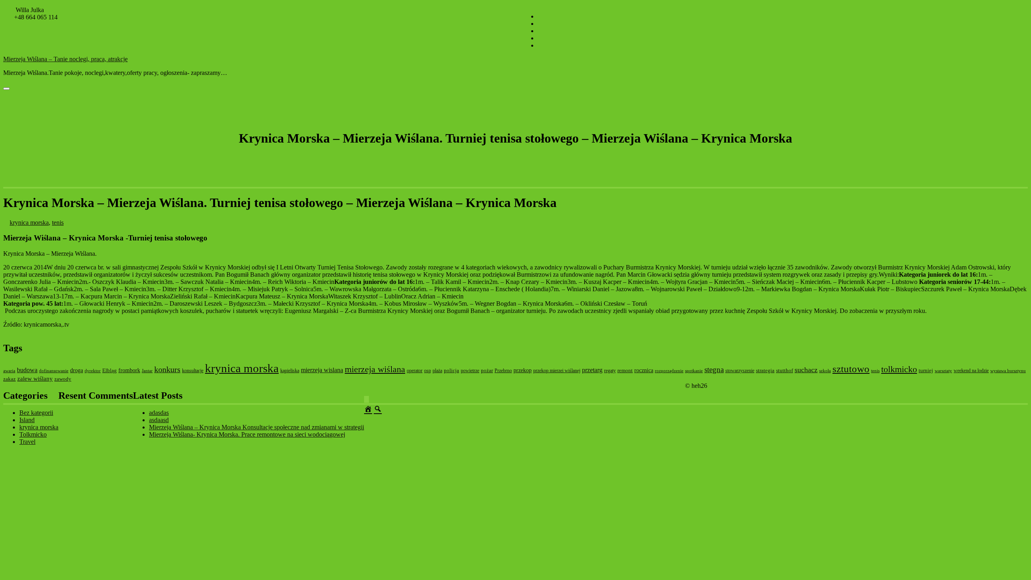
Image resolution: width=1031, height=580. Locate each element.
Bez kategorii (36, 412)
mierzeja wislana (322, 370)
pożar (487, 370)
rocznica (643, 370)
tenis (58, 222)
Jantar (147, 371)
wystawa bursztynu (1008, 371)
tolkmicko (899, 369)
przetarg (592, 370)
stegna (714, 369)
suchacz (806, 370)
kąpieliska (289, 370)
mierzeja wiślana (375, 369)
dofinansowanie (53, 371)
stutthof (784, 370)
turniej (926, 370)
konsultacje (192, 370)
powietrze (470, 370)
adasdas (159, 412)
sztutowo (851, 368)
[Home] (368, 408)
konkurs (167, 369)
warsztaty (943, 371)
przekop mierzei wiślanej (556, 370)
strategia (765, 370)
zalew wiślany (35, 378)
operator (414, 370)
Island (27, 419)
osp (427, 370)
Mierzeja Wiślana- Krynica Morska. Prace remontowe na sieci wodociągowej (247, 434)
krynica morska (29, 222)
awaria (9, 371)
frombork (129, 370)
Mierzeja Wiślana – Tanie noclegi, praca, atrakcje (65, 59)
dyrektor (93, 371)
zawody (62, 379)
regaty (610, 370)
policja (451, 370)
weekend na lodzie (971, 370)
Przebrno (503, 370)
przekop (522, 370)
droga (76, 370)
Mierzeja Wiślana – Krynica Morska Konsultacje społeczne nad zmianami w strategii (256, 427)
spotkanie (694, 371)
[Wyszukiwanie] (378, 408)
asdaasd (159, 419)
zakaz (9, 379)
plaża (437, 370)
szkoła (825, 371)
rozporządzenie (669, 371)
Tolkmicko (33, 434)
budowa (27, 370)
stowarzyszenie (739, 370)
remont (625, 370)
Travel (27, 441)
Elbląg (109, 370)
